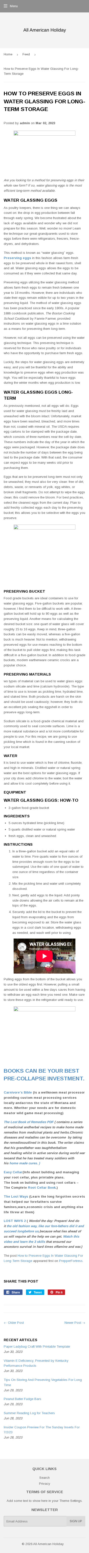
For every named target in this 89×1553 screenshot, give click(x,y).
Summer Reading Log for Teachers (29, 1413)
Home (8, 54)
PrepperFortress (71, 1261)
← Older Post (14, 1323)
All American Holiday (48, 1544)
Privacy (44, 1483)
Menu (14, 6)
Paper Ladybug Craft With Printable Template (37, 1346)
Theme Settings (70, 1501)
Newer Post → (75, 1323)
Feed (26, 54)
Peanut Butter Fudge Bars (22, 1399)
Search (44, 1477)
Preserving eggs (17, 258)
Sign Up (76, 1521)
